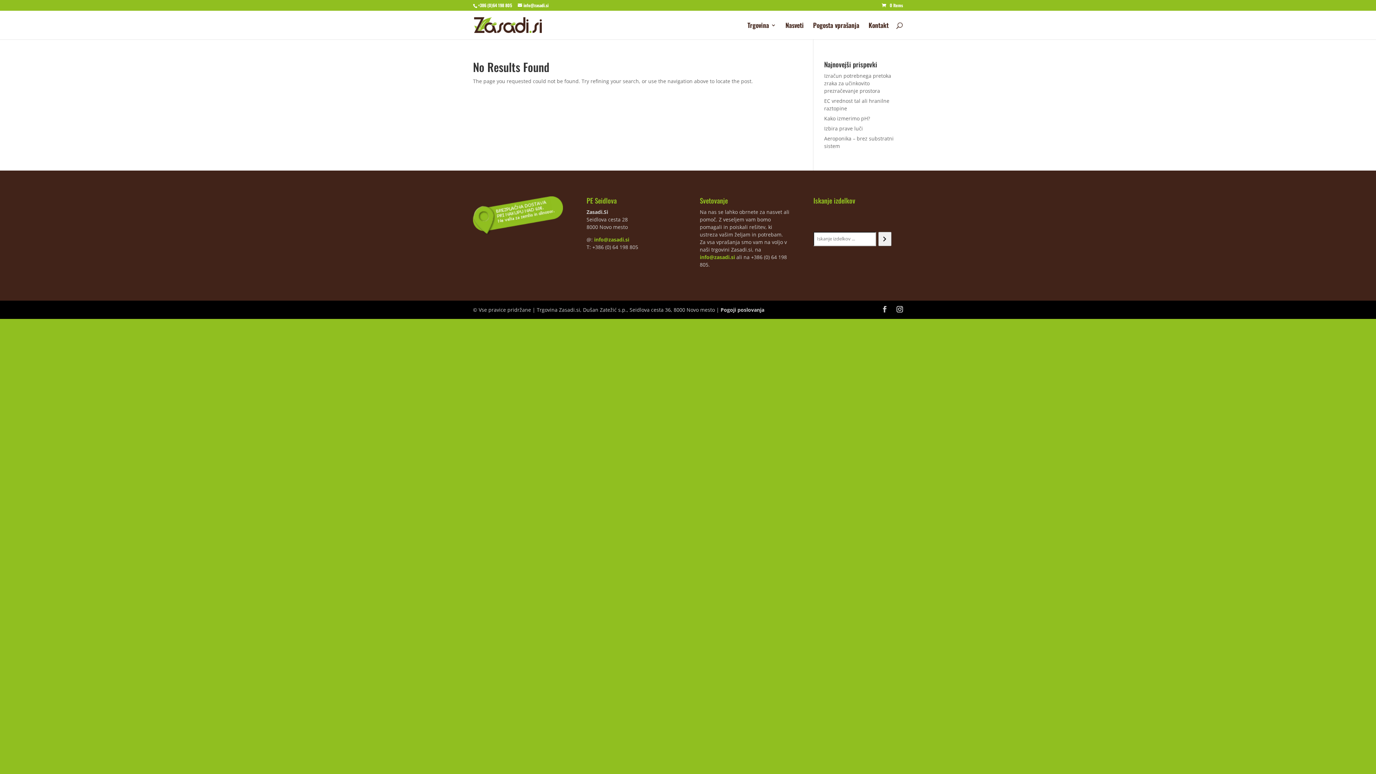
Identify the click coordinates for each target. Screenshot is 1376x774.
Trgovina (758, 26)
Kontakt (879, 26)
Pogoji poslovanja (742, 309)
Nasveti (794, 26)
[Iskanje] (885, 239)
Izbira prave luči (843, 128)
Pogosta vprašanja (836, 26)
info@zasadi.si (611, 239)
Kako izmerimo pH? (847, 118)
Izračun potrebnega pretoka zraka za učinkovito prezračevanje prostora (857, 83)
